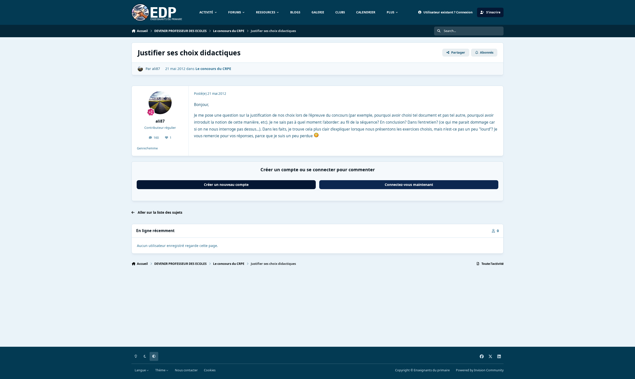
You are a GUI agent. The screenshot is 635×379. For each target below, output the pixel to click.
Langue (141, 370)
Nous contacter (186, 370)
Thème (160, 370)
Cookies (210, 370)
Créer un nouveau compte (226, 184)
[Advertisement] (280, 308)
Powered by (480, 370)
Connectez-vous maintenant (409, 184)
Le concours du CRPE (213, 68)
